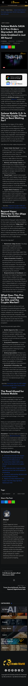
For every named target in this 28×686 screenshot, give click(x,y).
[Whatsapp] (13, 46)
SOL (14, 493)
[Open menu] (3, 2)
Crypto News (9, 10)
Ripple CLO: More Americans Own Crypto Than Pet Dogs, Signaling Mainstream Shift (13, 480)
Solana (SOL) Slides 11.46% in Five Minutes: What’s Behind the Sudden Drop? (13, 464)
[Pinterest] (9, 46)
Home (2, 10)
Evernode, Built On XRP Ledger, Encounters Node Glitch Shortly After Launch (14, 385)
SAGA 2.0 (14, 99)
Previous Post (8, 571)
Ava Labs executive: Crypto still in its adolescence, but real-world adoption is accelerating (14, 470)
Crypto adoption (6, 493)
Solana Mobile (21, 493)
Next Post (21, 585)
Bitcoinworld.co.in (15, 436)
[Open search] (26, 2)
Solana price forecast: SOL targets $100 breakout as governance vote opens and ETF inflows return (13, 458)
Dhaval (4, 41)
